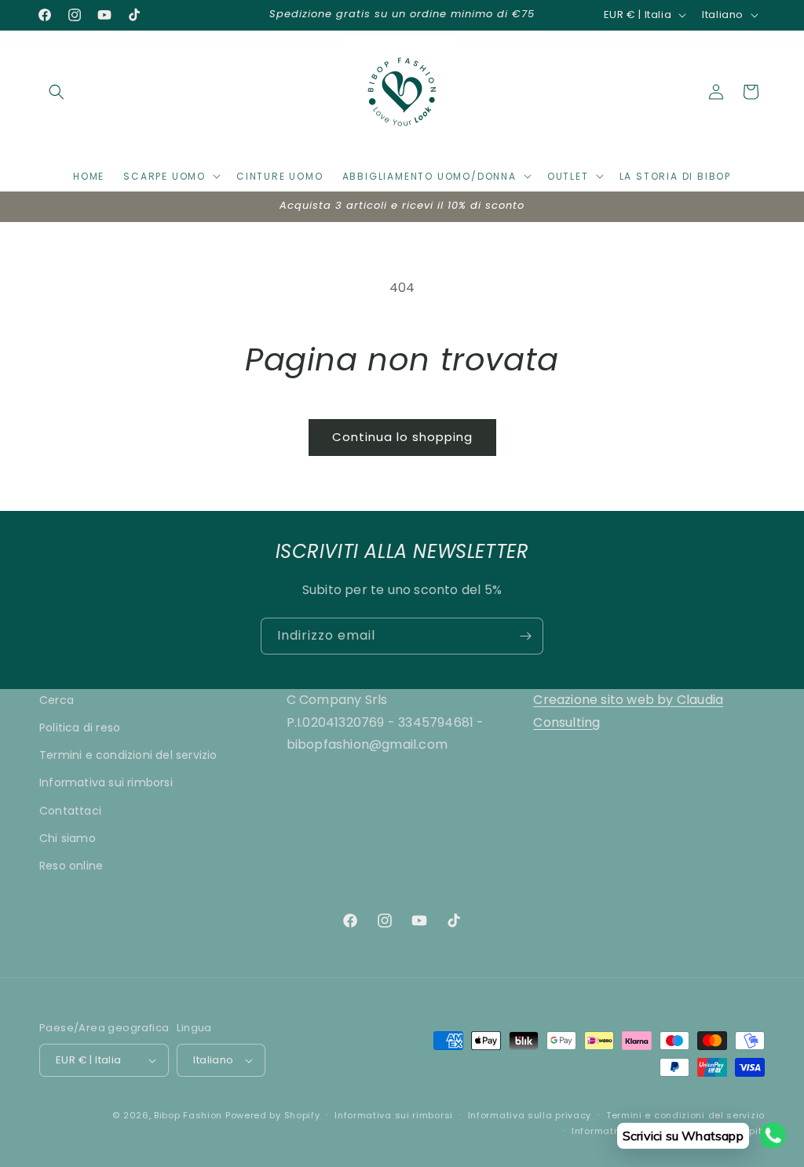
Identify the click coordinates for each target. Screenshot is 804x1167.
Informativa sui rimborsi (106, 782)
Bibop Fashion (188, 1115)
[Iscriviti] (525, 636)
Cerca (56, 700)
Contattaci (70, 811)
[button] (56, 92)
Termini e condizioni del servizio (128, 755)
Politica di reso (79, 727)
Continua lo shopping (402, 437)
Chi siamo (67, 838)
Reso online (71, 865)
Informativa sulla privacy (530, 1115)
